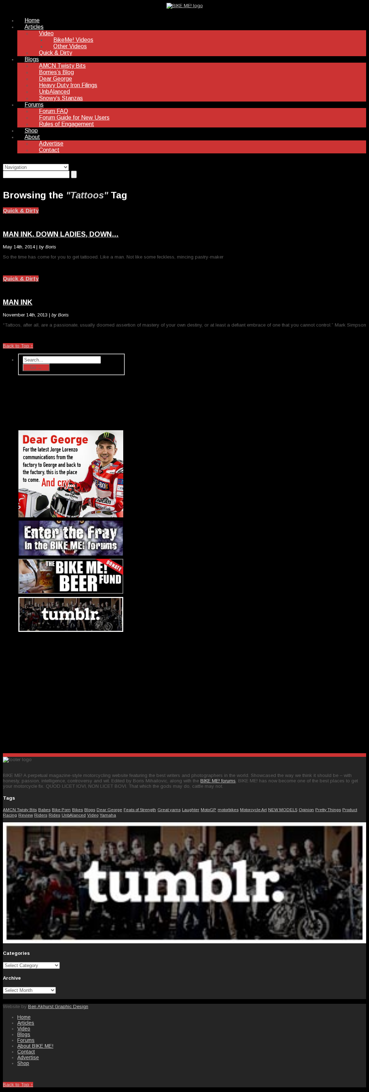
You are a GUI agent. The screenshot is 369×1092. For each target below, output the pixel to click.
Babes (44, 809)
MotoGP (208, 809)
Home (32, 20)
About (32, 137)
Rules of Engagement (66, 124)
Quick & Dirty (55, 53)
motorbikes (228, 809)
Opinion (306, 809)
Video (46, 33)
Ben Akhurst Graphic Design (58, 1006)
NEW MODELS (282, 809)
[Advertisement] (71, 691)
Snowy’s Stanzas (61, 98)
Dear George (55, 79)
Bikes (77, 809)
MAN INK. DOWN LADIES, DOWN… (61, 234)
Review (25, 815)
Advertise (51, 143)
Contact (49, 150)
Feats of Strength (140, 809)
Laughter (190, 809)
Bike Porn (61, 809)
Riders (40, 815)
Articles (34, 27)
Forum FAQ (53, 111)
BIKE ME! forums (218, 780)
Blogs (32, 59)
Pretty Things (328, 809)
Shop (31, 130)
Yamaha (108, 815)
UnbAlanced (54, 92)
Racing (10, 815)
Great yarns (169, 809)
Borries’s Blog (56, 72)
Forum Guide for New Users (74, 117)
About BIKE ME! (35, 1046)
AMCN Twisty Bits (62, 66)
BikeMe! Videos (73, 40)
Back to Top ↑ (18, 346)
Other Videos (70, 46)
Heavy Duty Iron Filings (68, 85)
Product (349, 809)
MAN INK (17, 302)
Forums (34, 105)
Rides (54, 815)
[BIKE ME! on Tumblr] (184, 941)
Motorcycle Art (253, 809)
